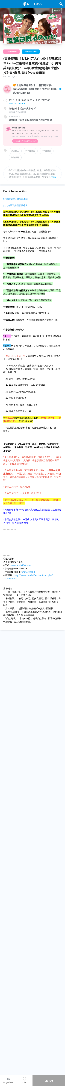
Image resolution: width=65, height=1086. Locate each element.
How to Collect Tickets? (25, 141)
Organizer (8, 1082)
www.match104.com (20, 565)
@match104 (28, 571)
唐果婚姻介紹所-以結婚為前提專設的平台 (29, 119)
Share (57, 10)
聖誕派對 (15, 157)
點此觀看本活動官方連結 (15, 198)
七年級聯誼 (46, 151)
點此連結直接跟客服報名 (15, 205)
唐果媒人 (15, 151)
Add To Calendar (17, 103)
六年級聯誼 (30, 151)
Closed (49, 1080)
